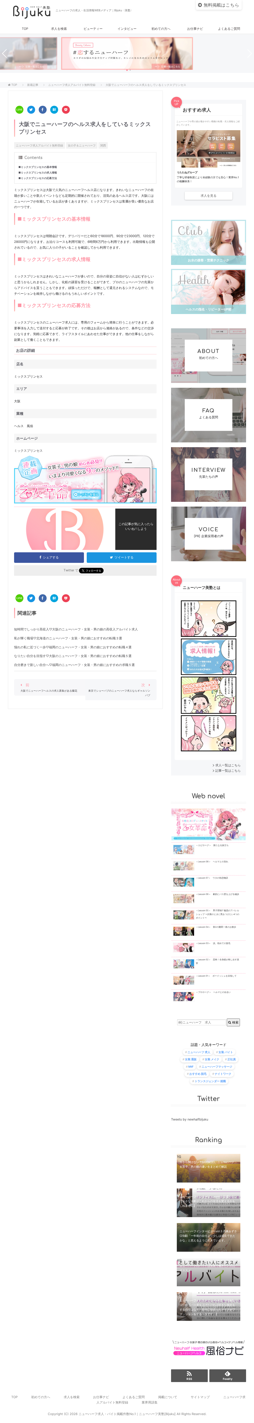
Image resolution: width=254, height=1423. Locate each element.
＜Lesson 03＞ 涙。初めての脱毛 (213, 943)
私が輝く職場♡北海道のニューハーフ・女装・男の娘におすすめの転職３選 (68, 638)
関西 (103, 145)
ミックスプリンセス (28, 451)
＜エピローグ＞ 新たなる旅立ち (212, 845)
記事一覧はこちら (228, 771)
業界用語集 (150, 1402)
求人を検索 (59, 29)
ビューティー (93, 29)
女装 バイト (225, 1052)
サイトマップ (200, 1397)
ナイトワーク (223, 1073)
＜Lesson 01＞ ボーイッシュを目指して (216, 976)
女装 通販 (191, 1059)
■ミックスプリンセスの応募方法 (37, 178)
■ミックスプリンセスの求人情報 (37, 172)
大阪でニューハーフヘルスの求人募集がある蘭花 (48, 690)
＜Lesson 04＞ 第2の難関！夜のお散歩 (216, 927)
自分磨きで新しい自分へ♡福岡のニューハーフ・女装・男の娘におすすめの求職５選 (74, 665)
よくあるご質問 (229, 29)
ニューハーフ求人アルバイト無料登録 (39, 145)
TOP (25, 29)
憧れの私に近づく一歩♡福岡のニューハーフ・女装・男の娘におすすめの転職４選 (73, 647)
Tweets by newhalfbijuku (189, 1119)
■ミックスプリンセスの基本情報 (37, 167)
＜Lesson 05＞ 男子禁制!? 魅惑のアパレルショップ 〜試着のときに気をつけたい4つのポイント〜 (217, 914)
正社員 (231, 1059)
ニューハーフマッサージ (217, 1066)
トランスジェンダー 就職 (210, 1081)
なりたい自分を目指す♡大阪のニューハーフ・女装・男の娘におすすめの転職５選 (73, 656)
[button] (127, 70)
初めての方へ (160, 29)
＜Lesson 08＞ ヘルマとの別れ (212, 861)
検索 (235, 1022)
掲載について (167, 1397)
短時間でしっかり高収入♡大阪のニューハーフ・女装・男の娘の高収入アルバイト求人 (76, 629)
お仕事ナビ (195, 29)
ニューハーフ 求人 (199, 1052)
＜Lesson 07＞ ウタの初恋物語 (212, 878)
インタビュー (127, 29)
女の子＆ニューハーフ (82, 145)
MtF (190, 1066)
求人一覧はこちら (228, 765)
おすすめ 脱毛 (198, 1073)
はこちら (221, 5)
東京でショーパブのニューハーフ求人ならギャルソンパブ (119, 693)
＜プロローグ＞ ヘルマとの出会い (213, 992)
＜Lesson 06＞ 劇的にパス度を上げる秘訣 (217, 894)
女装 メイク (212, 1059)
